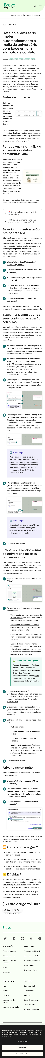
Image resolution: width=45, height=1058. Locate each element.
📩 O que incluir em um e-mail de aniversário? (22, 213)
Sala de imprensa (9, 956)
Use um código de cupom (28, 634)
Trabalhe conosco (9, 951)
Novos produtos (29, 1005)
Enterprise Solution (30, 970)
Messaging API (29, 965)
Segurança (6, 972)
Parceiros (6, 995)
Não (18, 910)
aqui (37, 887)
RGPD (5, 967)
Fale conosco (29, 991)
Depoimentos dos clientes (9, 1001)
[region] (22, 1041)
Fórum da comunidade (11, 1007)
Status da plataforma (31, 1000)
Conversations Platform (32, 956)
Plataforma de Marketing (33, 951)
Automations (15, 15)
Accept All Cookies (22, 1054)
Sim (8, 910)
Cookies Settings (22, 1041)
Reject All (22, 1047)
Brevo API (27, 995)
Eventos (5, 991)
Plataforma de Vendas (32, 960)
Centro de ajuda (29, 986)
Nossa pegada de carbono (9, 962)
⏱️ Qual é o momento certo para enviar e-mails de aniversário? (22, 221)
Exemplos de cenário (31, 15)
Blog (4, 986)
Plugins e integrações (31, 1009)
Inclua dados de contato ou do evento (24, 625)
